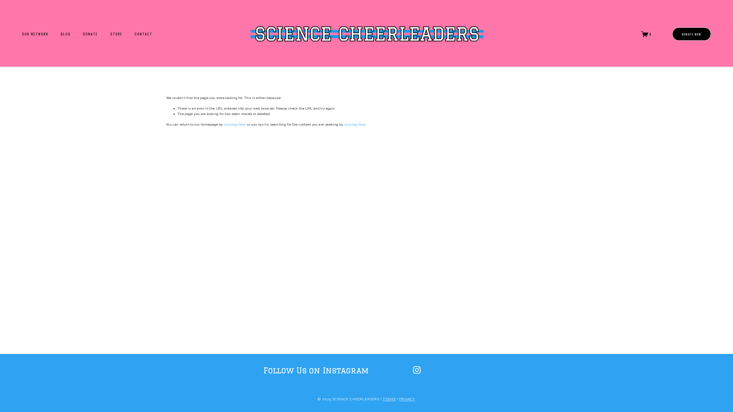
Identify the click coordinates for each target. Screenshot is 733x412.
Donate (90, 34)
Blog (65, 34)
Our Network (35, 34)
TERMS (389, 399)
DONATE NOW (692, 34)
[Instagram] (417, 370)
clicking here (234, 124)
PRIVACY (407, 399)
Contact (143, 34)
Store (116, 34)
